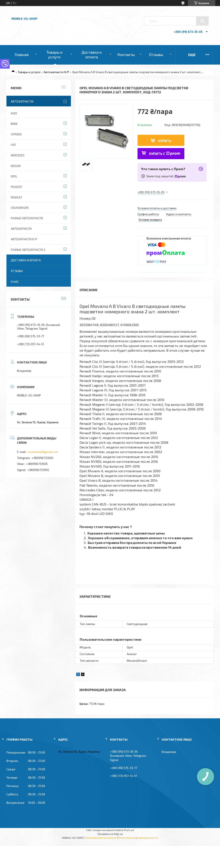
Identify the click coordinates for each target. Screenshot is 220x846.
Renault (16, 197)
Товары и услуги (54, 54)
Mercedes (17, 155)
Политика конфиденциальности (138, 837)
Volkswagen (20, 207)
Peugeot (16, 187)
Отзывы (156, 54)
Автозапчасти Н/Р (56, 72)
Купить (164, 141)
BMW (14, 124)
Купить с (157, 153)
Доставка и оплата (91, 54)
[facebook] (78, 675)
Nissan (16, 166)
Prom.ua (129, 829)
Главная (22, 54)
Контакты (126, 54)
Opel (14, 176)
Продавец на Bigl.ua (110, 833)
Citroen (16, 134)
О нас (15, 281)
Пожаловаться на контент (101, 837)
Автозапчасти (21, 228)
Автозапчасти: (22, 101)
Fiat (13, 145)
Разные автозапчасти (27, 218)
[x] (82, 675)
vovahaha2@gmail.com (43, 452)
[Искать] (202, 20)
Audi (14, 113)
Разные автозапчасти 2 (28, 249)
